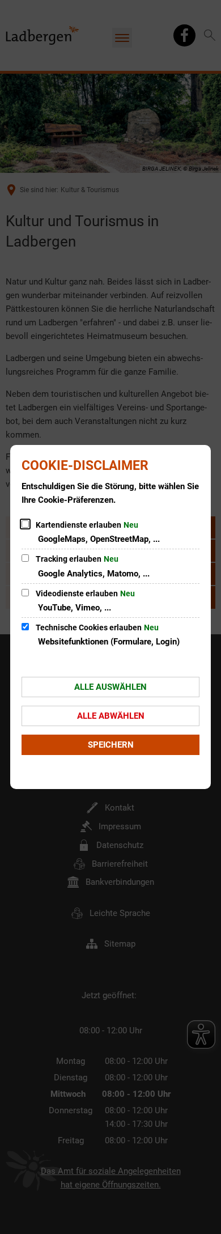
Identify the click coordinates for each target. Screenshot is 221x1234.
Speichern (111, 745)
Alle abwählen (110, 716)
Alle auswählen (110, 687)
